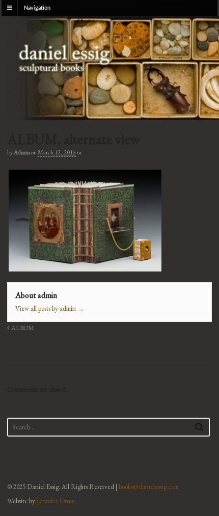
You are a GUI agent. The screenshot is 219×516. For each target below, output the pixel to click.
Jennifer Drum (56, 501)
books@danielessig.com (149, 486)
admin (22, 152)
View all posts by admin (49, 308)
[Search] (199, 426)
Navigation (37, 8)
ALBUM (22, 327)
